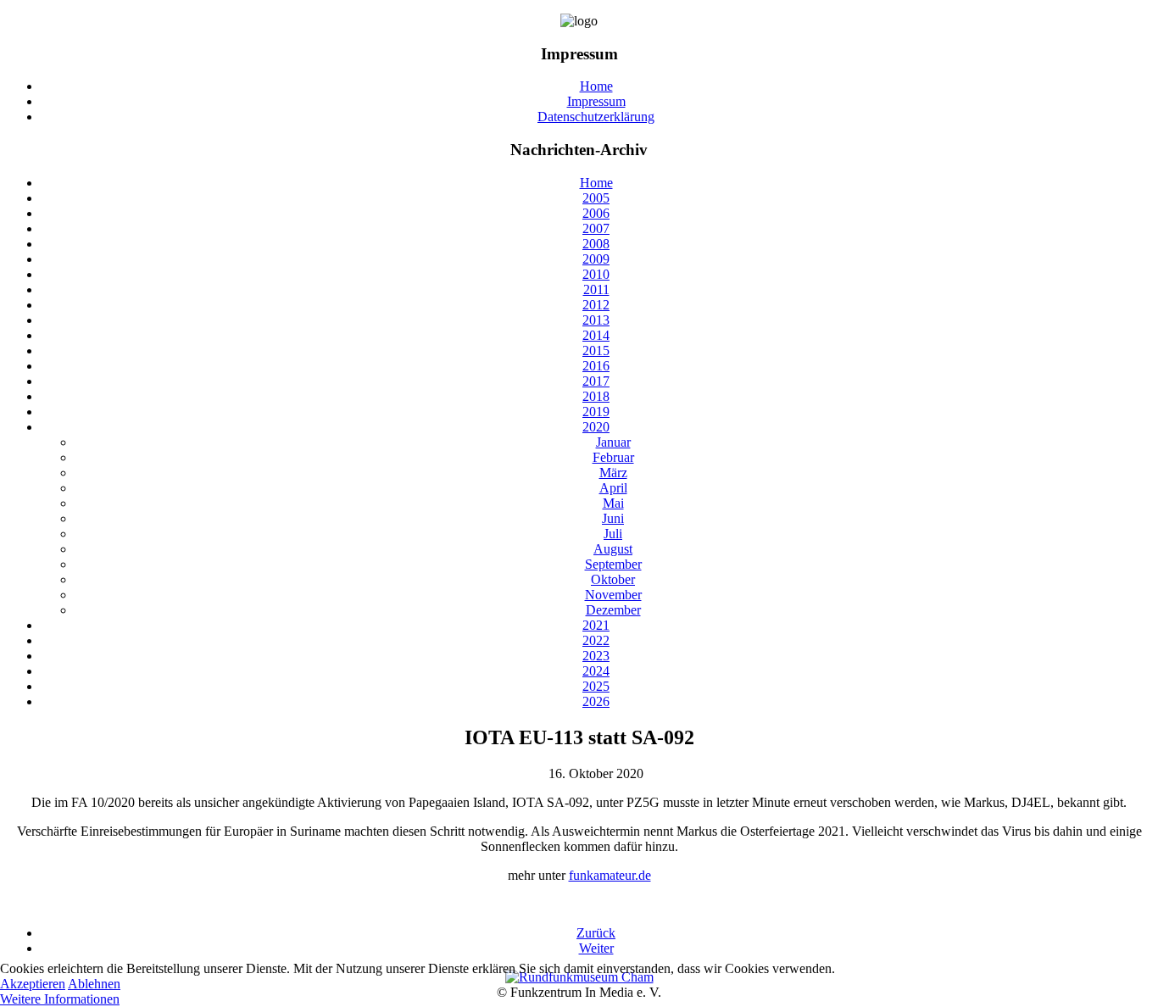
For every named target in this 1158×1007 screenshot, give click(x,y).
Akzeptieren (32, 983)
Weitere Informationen (60, 999)
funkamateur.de (610, 875)
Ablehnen (94, 983)
